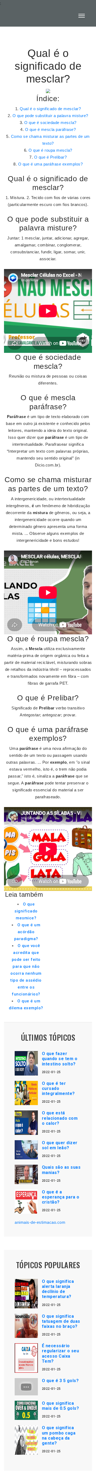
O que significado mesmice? (26, 911)
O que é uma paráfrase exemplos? (50, 164)
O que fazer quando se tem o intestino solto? (60, 1058)
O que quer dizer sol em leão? (60, 1145)
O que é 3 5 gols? (60, 1380)
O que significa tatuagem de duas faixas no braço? (61, 1321)
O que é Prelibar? (50, 157)
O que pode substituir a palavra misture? (50, 115)
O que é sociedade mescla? (50, 122)
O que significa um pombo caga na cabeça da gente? (59, 1435)
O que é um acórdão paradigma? (27, 932)
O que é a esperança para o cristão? (60, 1197)
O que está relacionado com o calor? (60, 1118)
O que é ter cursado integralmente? (58, 1088)
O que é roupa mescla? (50, 150)
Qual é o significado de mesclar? (50, 108)
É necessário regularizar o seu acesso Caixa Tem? (60, 1353)
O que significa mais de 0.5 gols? (60, 1406)
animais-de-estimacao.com (40, 1222)
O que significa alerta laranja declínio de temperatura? (58, 1289)
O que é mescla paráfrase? (50, 129)
